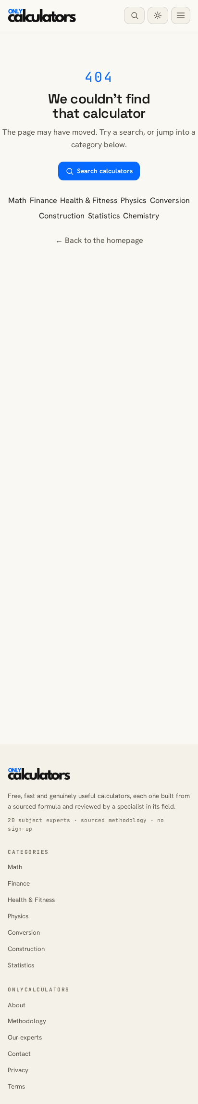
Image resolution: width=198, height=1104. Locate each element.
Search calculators (105, 171)
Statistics (104, 216)
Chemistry (141, 216)
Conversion (170, 200)
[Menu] (180, 16)
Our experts (25, 1037)
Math (17, 200)
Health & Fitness (89, 200)
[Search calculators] (134, 16)
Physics (134, 200)
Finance (43, 200)
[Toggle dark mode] (158, 16)
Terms (16, 1086)
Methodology (27, 1021)
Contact (19, 1054)
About (16, 1005)
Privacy (18, 1070)
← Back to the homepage (99, 240)
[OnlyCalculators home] (42, 15)
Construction (62, 216)
